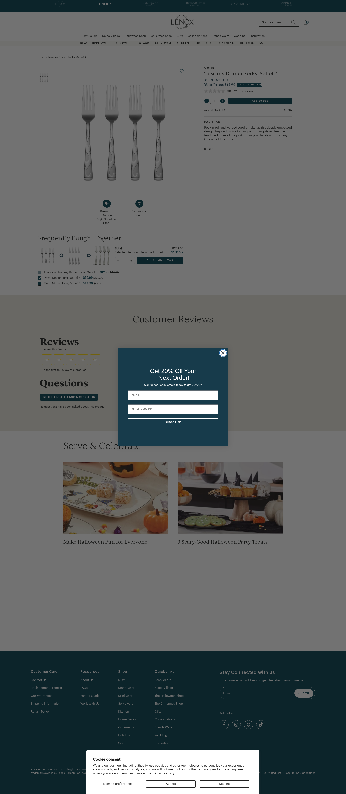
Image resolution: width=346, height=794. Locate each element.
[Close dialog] (222, 352)
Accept (171, 783)
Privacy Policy (164, 773)
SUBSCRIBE (173, 422)
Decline (224, 783)
